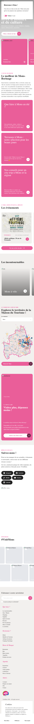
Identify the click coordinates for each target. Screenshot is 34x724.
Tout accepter (27, 720)
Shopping (5, 625)
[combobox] (17, 328)
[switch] (5, 17)
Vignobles (5, 665)
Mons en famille (7, 635)
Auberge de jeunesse (8, 649)
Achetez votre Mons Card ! (15, 444)
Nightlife (5, 627)
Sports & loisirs (7, 629)
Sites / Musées (6, 623)
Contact (5, 698)
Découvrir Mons (7, 372)
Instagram (9, 483)
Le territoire (6, 637)
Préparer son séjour (8, 694)
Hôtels (4, 645)
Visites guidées (7, 680)
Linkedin (8, 493)
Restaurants (6, 659)
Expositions (6, 676)
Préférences (17, 720)
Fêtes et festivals (7, 683)
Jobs (4, 696)
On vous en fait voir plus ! (16, 254)
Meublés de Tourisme (8, 647)
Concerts (5, 678)
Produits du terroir (7, 667)
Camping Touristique (8, 651)
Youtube (19, 488)
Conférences (6, 682)
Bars (4, 661)
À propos (5, 692)
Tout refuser (7, 720)
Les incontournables (8, 621)
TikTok (7, 488)
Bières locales (6, 663)
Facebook (22, 483)
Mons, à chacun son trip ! (10, 33)
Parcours (5, 631)
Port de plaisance (7, 633)
